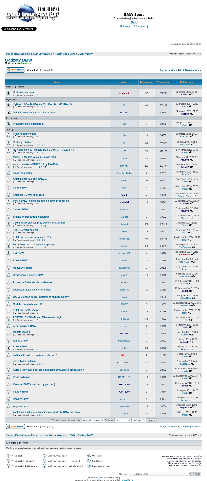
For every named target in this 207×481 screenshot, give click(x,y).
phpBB (101, 478)
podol (185, 291)
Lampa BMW (20, 187)
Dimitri (185, 225)
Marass (124, 217)
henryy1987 (124, 253)
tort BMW (18, 253)
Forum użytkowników (42, 54)
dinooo (124, 246)
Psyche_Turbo (124, 173)
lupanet (184, 400)
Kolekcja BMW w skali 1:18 (28, 195)
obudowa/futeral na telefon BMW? (32, 289)
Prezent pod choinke (24, 133)
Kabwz (184, 283)
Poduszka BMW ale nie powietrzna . (33, 282)
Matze (185, 106)
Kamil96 (185, 334)
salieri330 (124, 289)
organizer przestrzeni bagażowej (31, 216)
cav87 (124, 275)
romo (124, 326)
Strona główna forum (17, 54)
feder (124, 158)
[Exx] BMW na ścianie (25, 230)
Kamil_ (184, 94)
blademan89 (185, 276)
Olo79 (185, 320)
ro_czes (124, 399)
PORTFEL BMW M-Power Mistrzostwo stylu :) (38, 317)
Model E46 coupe (23, 267)
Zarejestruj (141, 26)
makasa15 (185, 364)
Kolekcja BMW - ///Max (25, 310)
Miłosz (124, 355)
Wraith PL (124, 209)
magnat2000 (124, 340)
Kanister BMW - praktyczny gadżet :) (34, 384)
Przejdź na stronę (168, 70)
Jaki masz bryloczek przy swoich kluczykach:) (39, 222)
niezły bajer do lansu (24, 361)
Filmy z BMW (23, 142)
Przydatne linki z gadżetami (28, 123)
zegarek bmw (20, 406)
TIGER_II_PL (124, 377)
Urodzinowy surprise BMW (28, 275)
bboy (124, 135)
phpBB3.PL (127, 480)
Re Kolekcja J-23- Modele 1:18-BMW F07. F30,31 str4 (43, 149)
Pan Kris (124, 166)
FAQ (135, 22)
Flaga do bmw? (21, 377)
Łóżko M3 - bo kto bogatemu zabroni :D (35, 355)
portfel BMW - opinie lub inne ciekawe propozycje (41, 200)
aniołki (185, 152)
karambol (124, 406)
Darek (185, 327)
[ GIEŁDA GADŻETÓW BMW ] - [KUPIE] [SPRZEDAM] (43, 103)
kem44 (124, 224)
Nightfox (184, 407)
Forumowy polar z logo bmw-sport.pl (33, 244)
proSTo (124, 348)
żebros (184, 349)
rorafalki (124, 202)
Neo (124, 187)
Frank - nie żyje (25, 92)
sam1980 (184, 136)
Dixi (124, 105)
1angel (124, 413)
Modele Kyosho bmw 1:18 (27, 304)
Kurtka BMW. (20, 260)
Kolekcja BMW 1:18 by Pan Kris (40, 164)
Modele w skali (21, 332)
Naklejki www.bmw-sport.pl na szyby (34, 112)
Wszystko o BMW (66, 54)
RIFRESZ (124, 319)
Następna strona (193, 70)
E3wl (124, 260)
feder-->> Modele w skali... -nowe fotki (34, 157)
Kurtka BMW (20, 346)
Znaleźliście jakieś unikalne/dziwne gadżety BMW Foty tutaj (46, 412)
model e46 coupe (23, 173)
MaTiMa (124, 112)
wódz (124, 231)
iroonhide (124, 370)
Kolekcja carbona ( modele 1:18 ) (32, 237)
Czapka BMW (20, 209)
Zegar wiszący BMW (24, 326)
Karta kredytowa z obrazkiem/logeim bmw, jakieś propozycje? (48, 369)
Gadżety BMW (85, 54)
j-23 (124, 151)
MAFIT (124, 304)
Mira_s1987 (184, 262)
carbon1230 (124, 238)
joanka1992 (124, 268)
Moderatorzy (24, 63)
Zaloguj (126, 26)
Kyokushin (124, 93)
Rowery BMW (21, 399)
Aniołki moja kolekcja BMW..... (30, 179)
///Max (185, 125)
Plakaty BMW (20, 391)
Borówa (124, 297)
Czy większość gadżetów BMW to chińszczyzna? (41, 297)
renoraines (185, 144)
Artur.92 (185, 160)
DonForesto (185, 247)
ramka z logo (20, 340)
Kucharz (184, 203)
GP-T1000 (124, 384)
